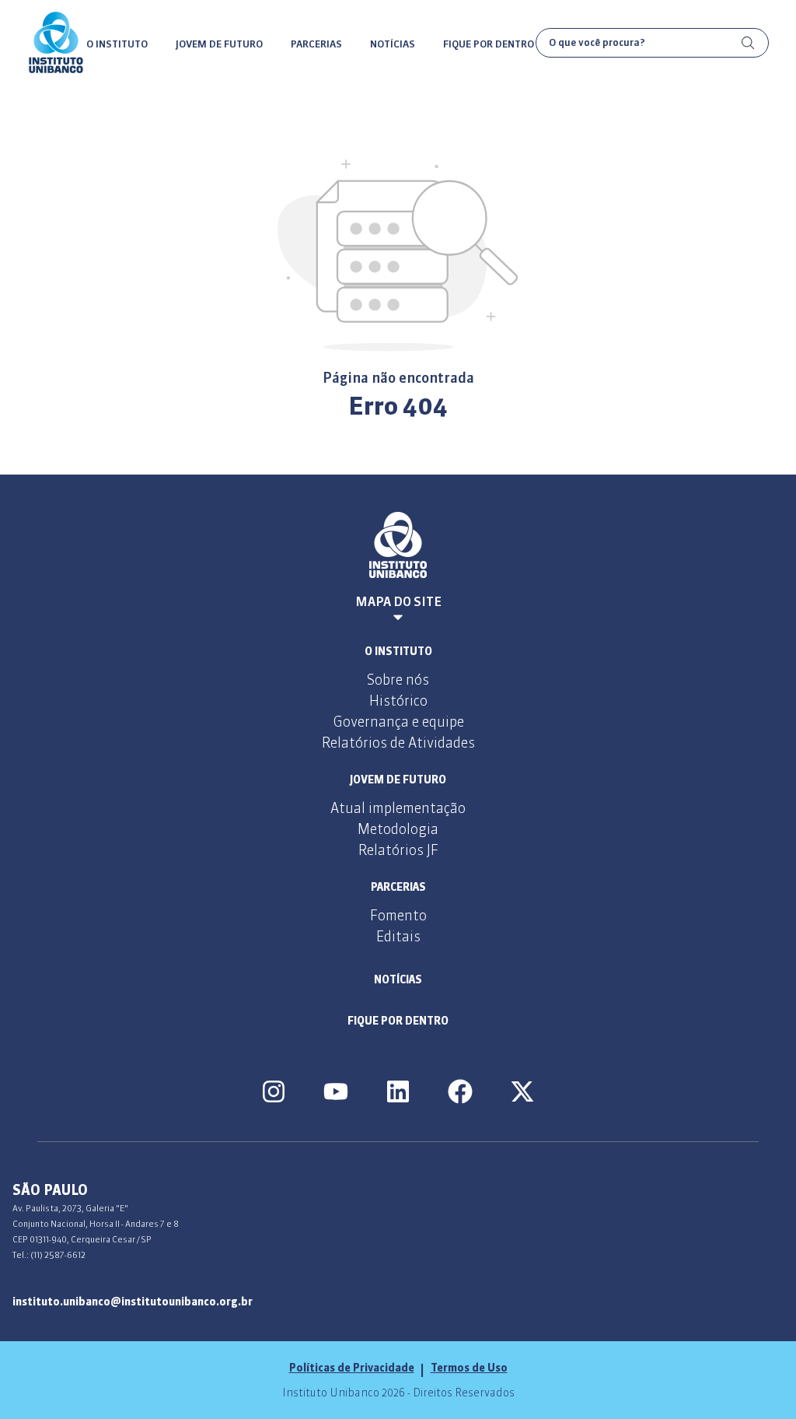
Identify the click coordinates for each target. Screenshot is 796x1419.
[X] (522, 1091)
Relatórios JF (398, 850)
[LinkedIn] (398, 1091)
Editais (398, 936)
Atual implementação (398, 808)
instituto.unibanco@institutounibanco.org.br (132, 1302)
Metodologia (398, 829)
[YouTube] (335, 1091)
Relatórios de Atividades (398, 743)
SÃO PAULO (50, 1190)
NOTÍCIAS (392, 43)
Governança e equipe (398, 722)
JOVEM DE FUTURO (219, 43)
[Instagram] (273, 1091)
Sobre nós (398, 679)
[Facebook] (460, 1091)
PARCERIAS (316, 43)
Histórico (398, 701)
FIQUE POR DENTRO (488, 43)
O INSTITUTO (117, 43)
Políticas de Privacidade (351, 1368)
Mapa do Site (398, 601)
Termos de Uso (469, 1368)
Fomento (398, 915)
